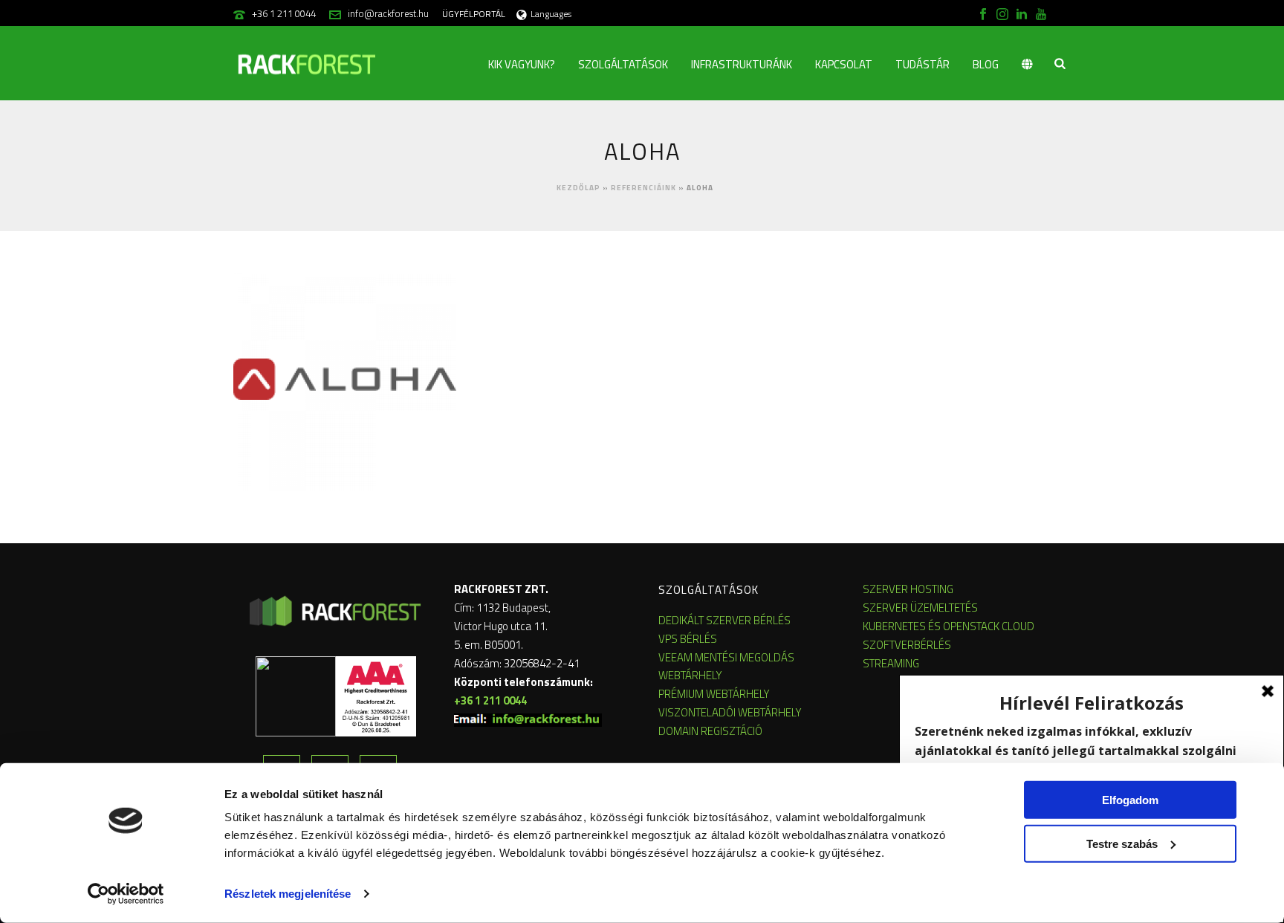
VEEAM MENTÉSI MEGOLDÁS (726, 657)
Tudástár (922, 64)
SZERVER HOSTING (908, 588)
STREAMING (891, 663)
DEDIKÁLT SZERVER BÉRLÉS (724, 620)
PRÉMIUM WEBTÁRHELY (714, 693)
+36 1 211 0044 (284, 13)
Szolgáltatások (623, 64)
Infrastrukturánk (741, 64)
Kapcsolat (843, 64)
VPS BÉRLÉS (687, 638)
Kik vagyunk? (521, 64)
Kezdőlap (578, 187)
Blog (986, 64)
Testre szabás (1122, 843)
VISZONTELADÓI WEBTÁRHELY (730, 712)
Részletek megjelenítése (287, 893)
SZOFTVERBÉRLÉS (907, 644)
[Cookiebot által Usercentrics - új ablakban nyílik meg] (126, 894)
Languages (551, 14)
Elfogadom (1130, 800)
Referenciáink (643, 187)
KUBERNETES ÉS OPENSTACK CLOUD (948, 626)
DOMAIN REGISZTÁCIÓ (710, 730)
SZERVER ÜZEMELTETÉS (920, 607)
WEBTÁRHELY (690, 675)
